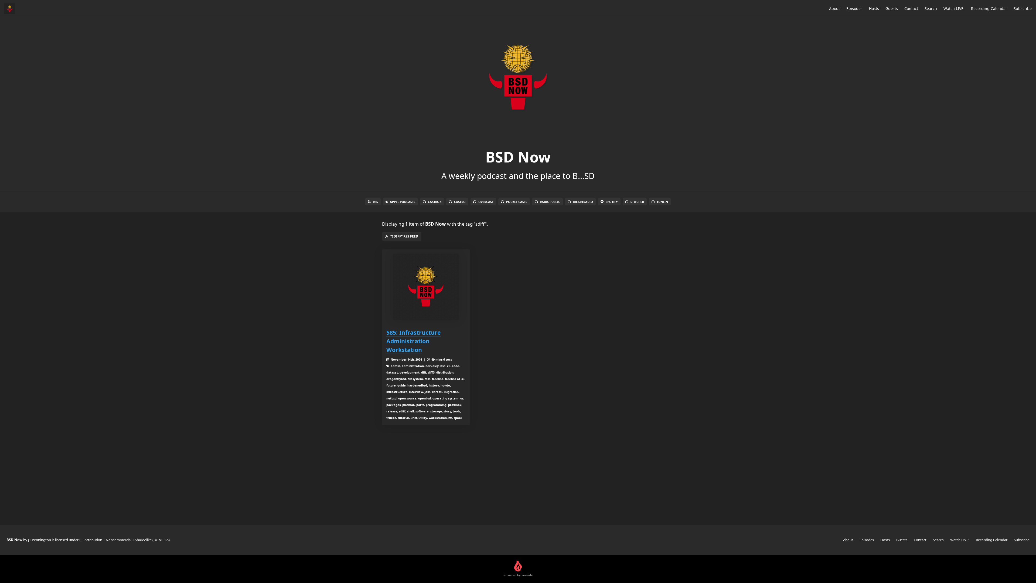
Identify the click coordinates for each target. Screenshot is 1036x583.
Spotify (612, 202)
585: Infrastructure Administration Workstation (413, 341)
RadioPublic (550, 202)
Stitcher (637, 202)
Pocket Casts (516, 202)
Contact (911, 8)
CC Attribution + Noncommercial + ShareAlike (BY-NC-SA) (124, 539)
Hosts (874, 8)
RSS (375, 202)
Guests (891, 8)
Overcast (485, 202)
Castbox (434, 202)
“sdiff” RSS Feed (404, 236)
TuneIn (662, 202)
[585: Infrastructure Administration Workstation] (426, 287)
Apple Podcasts (402, 202)
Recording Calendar (989, 8)
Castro (460, 202)
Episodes (854, 8)
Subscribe (1023, 8)
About (834, 8)
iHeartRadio (583, 202)
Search (931, 8)
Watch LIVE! (954, 8)
